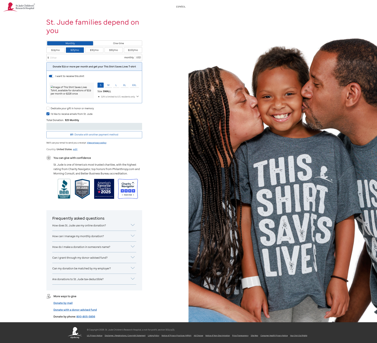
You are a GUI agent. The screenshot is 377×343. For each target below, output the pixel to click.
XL (124, 85)
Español (181, 6)
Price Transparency (240, 335)
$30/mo (94, 50)
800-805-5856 (85, 316)
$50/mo (113, 50)
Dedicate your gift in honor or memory (72, 108)
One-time (118, 43)
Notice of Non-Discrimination (217, 335)
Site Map (254, 335)
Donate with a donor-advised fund (75, 309)
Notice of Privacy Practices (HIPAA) (176, 335)
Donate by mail (63, 303)
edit (75, 149)
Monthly (70, 43)
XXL (134, 85)
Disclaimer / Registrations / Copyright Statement (125, 335)
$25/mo (75, 50)
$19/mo (55, 50)
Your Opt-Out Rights (298, 335)
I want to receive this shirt (69, 76)
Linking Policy (153, 335)
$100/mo (133, 50)
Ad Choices (198, 335)
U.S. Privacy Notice (94, 335)
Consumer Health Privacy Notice (274, 335)
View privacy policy (96, 142)
